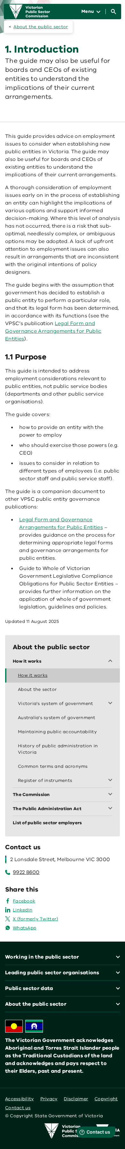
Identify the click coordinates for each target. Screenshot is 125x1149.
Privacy (49, 1099)
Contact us (18, 1108)
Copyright (106, 1099)
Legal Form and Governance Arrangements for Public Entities (53, 331)
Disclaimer (76, 1099)
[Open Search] (113, 11)
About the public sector (40, 27)
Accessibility (19, 1099)
